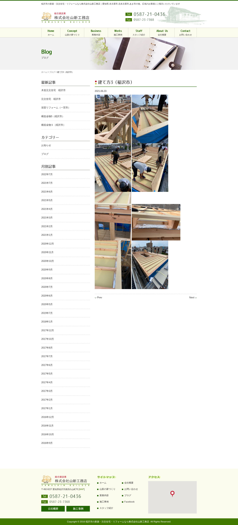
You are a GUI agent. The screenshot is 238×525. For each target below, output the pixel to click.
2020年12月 (47, 243)
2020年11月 (47, 252)
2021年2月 (47, 226)
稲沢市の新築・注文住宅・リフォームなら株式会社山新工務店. (118, 521)
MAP (81, 489)
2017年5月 (47, 373)
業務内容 (104, 495)
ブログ (45, 153)
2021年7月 (47, 182)
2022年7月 (47, 174)
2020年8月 (47, 278)
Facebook (129, 501)
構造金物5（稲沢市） (52, 116)
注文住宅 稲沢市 (51, 99)
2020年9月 (47, 269)
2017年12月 (47, 330)
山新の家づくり (107, 489)
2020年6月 (47, 295)
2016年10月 (47, 434)
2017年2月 (47, 399)
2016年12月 (47, 417)
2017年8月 (47, 347)
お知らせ (46, 145)
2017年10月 (47, 339)
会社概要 (53, 508)
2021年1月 (47, 234)
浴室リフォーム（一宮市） (55, 107)
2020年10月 (47, 261)
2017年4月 (47, 382)
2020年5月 (47, 304)
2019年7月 (47, 313)
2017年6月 (47, 365)
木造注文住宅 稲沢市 (53, 90)
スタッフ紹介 (106, 508)
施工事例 (78, 508)
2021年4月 (47, 209)
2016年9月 (47, 443)
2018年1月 (47, 321)
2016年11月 (47, 425)
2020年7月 (47, 287)
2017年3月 (47, 391)
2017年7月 (47, 356)
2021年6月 (47, 191)
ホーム (103, 482)
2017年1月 (47, 408)
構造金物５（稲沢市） (53, 124)
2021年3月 (47, 217)
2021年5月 (47, 200)
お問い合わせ (131, 489)
